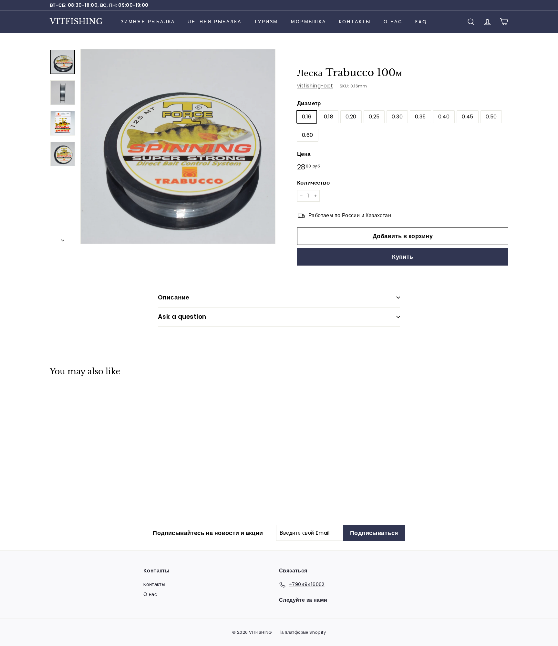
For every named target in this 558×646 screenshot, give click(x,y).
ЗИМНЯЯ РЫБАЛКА (148, 21)
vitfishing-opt (315, 85)
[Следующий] (63, 238)
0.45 (467, 116)
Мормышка (308, 21)
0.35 (420, 116)
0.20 (351, 116)
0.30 (397, 116)
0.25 (374, 116)
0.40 (444, 116)
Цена (304, 154)
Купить (402, 257)
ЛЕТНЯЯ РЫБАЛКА (214, 21)
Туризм (266, 21)
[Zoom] (178, 146)
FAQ (421, 21)
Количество (313, 183)
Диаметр (309, 103)
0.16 (307, 116)
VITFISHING (76, 21)
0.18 (329, 116)
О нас (393, 21)
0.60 (307, 135)
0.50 (491, 116)
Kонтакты (355, 21)
